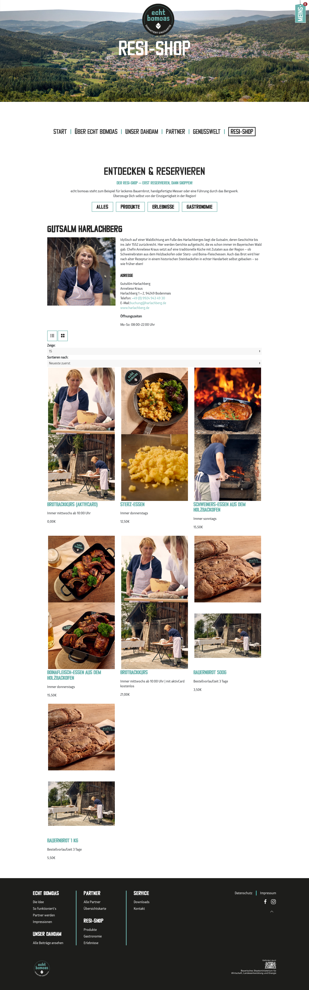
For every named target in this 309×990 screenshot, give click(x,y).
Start (60, 131)
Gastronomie (199, 207)
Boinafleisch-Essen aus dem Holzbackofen (74, 675)
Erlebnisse (163, 207)
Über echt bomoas (96, 131)
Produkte (130, 207)
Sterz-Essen (132, 504)
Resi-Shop (242, 131)
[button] (272, 911)
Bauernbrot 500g (209, 672)
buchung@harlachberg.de (148, 303)
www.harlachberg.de (134, 308)
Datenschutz (243, 893)
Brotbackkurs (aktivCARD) (72, 504)
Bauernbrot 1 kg (62, 840)
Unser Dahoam (141, 131)
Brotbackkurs (134, 672)
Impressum (268, 893)
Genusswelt (206, 131)
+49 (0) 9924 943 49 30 (148, 298)
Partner (175, 131)
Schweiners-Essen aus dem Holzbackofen (219, 507)
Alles (102, 207)
